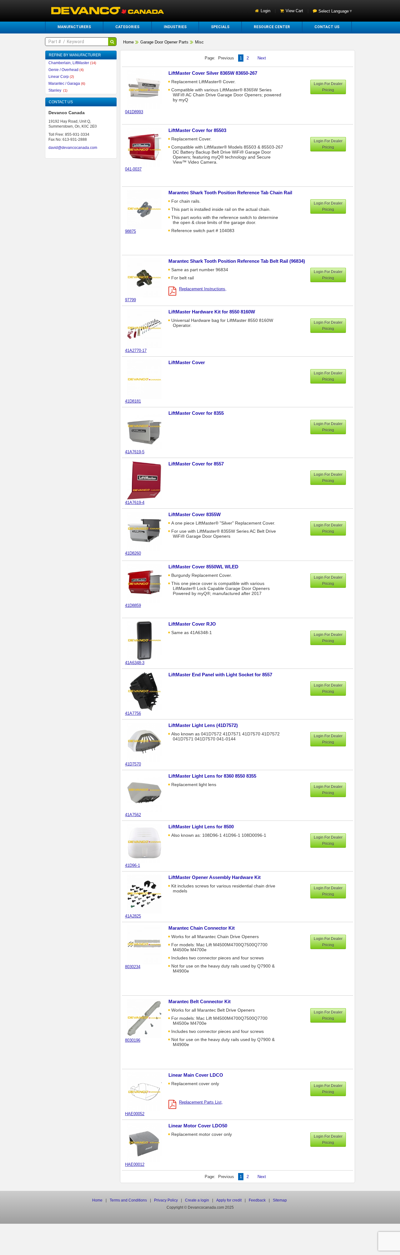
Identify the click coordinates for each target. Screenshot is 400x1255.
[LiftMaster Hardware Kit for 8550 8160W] (147, 328)
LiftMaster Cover (186, 362)
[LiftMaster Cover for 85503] (147, 147)
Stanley (58, 90)
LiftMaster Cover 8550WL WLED (203, 566)
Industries (175, 27)
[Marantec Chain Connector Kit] (147, 944)
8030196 (132, 1040)
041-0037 (133, 169)
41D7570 (133, 764)
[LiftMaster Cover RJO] (147, 640)
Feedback (257, 1200)
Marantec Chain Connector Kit (201, 928)
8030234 (132, 966)
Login (265, 10)
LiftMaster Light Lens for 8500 (201, 826)
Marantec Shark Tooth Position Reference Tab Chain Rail (230, 192)
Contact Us (326, 27)
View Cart (294, 10)
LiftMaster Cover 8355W (194, 514)
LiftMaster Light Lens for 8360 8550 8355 (212, 776)
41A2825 (133, 916)
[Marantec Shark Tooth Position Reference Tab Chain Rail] (147, 209)
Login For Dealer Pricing (328, 87)
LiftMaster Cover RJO (192, 624)
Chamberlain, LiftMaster (72, 63)
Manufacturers (74, 27)
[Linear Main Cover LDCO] (147, 1091)
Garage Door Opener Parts (164, 42)
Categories (127, 27)
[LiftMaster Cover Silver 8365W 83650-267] (147, 89)
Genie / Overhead (66, 70)
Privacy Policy (166, 1200)
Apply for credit (229, 1200)
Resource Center (272, 27)
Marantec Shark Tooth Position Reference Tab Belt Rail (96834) (236, 261)
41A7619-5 (134, 452)
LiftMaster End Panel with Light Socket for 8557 (220, 674)
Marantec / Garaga (66, 83)
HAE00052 (134, 1113)
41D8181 (133, 401)
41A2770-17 (136, 350)
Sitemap (280, 1200)
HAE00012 (134, 1164)
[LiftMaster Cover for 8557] (147, 480)
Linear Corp (61, 76)
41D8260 (133, 553)
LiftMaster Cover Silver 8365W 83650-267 (212, 73)
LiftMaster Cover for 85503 (197, 130)
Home (128, 42)
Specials (220, 27)
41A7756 (133, 713)
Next (262, 58)
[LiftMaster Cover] (147, 379)
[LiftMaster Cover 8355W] (147, 531)
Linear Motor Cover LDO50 (197, 1125)
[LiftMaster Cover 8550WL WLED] (147, 583)
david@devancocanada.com (72, 147)
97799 (130, 299)
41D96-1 (132, 865)
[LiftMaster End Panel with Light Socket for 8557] (147, 691)
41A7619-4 (134, 502)
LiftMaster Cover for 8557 (196, 463)
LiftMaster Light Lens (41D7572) (203, 725)
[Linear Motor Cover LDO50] (147, 1142)
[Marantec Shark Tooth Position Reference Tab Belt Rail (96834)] (147, 277)
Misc (199, 42)
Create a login (197, 1200)
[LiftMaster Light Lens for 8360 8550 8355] (147, 792)
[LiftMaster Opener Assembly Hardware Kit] (147, 894)
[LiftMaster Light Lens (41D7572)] (147, 741)
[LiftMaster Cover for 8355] (147, 429)
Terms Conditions (128, 1200)
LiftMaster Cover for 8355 (196, 413)
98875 (130, 231)
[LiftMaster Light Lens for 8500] (147, 843)
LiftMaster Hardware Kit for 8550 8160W (211, 311)
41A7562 (133, 814)
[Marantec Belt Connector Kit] (147, 1018)
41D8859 (133, 605)
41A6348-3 (134, 662)
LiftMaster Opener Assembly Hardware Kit (214, 877)
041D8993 (134, 111)
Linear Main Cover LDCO (195, 1075)
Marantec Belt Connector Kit (199, 1001)
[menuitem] (74, 27)
